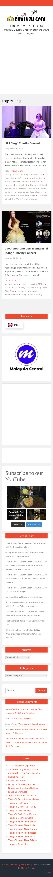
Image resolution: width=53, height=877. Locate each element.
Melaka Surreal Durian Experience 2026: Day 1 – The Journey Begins (26, 589)
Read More (18, 171)
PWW (34, 181)
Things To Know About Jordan (22, 829)
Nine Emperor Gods (17, 791)
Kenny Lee (24, 287)
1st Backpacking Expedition (21, 765)
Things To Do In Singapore (20, 817)
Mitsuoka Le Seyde (22, 718)
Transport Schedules (18, 844)
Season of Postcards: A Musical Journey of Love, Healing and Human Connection (24, 613)
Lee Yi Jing (21, 178)
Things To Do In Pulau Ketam (22, 814)
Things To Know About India (21, 825)
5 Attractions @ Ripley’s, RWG (23, 769)
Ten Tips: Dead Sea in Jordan (22, 795)
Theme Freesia (27, 868)
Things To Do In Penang (19, 810)
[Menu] (5, 3)
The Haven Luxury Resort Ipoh (26, 192)
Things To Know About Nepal (22, 832)
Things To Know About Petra (21, 836)
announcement (11, 284)
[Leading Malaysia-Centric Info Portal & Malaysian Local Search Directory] (26, 357)
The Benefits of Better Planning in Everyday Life (25, 622)
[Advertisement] (26, 65)
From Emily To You (26, 26)
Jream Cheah (36, 174)
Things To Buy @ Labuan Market (23, 799)
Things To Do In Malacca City (22, 806)
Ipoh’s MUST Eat (16, 777)
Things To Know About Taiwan (22, 840)
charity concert (12, 174)
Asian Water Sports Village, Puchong (28, 724)
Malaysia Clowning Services (21, 784)
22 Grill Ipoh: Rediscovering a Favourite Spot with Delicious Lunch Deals (25, 545)
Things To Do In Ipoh (18, 803)
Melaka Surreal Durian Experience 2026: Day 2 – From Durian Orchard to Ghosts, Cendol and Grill (26, 578)
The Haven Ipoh (20, 185)
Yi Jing (34, 199)
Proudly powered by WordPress (16, 864)
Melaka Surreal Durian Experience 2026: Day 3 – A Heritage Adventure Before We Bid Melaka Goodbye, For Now (26, 565)
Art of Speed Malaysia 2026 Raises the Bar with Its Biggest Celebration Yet (24, 604)
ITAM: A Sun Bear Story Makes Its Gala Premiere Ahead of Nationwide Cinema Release (23, 634)
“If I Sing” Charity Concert (22, 143)
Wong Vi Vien (22, 199)
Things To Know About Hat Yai (22, 821)
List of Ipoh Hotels (17, 780)
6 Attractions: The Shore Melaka (24, 773)
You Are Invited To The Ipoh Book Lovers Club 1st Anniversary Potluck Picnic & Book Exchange (26, 742)
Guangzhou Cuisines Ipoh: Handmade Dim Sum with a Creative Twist (24, 554)
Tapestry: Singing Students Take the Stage (23, 597)
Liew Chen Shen (36, 178)
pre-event (21, 291)
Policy (48, 872)
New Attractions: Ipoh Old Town (23, 788)
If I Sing (24, 174)
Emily (8, 738)
